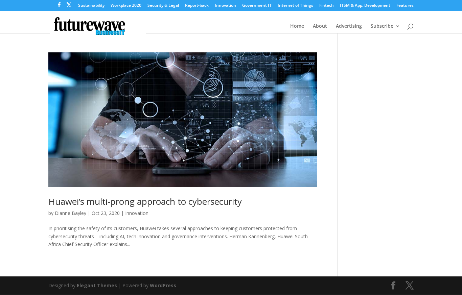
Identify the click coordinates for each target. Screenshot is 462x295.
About (320, 26)
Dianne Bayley (70, 213)
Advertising (349, 26)
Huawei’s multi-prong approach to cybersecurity (145, 201)
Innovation (225, 5)
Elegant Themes (97, 285)
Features (405, 5)
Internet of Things (295, 5)
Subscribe (382, 26)
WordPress (163, 285)
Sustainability (91, 5)
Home (297, 26)
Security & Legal (163, 5)
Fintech (326, 5)
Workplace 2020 (126, 5)
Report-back (197, 5)
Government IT (257, 5)
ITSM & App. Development (365, 5)
